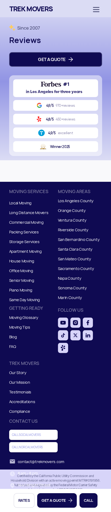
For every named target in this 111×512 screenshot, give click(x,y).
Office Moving (21, 270)
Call (88, 500)
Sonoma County (72, 288)
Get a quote (52, 59)
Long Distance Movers (28, 212)
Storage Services (24, 241)
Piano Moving (20, 290)
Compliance (19, 411)
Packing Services (24, 232)
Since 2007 (28, 28)
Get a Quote (53, 500)
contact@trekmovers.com (41, 461)
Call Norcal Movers (27, 447)
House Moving (21, 261)
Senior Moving (21, 280)
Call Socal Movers (26, 435)
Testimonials (20, 391)
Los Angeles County (76, 201)
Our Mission (19, 382)
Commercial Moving (26, 222)
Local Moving (20, 203)
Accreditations (22, 401)
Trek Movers (31, 8)
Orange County (72, 210)
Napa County (69, 278)
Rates (24, 500)
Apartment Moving (25, 251)
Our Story (17, 372)
